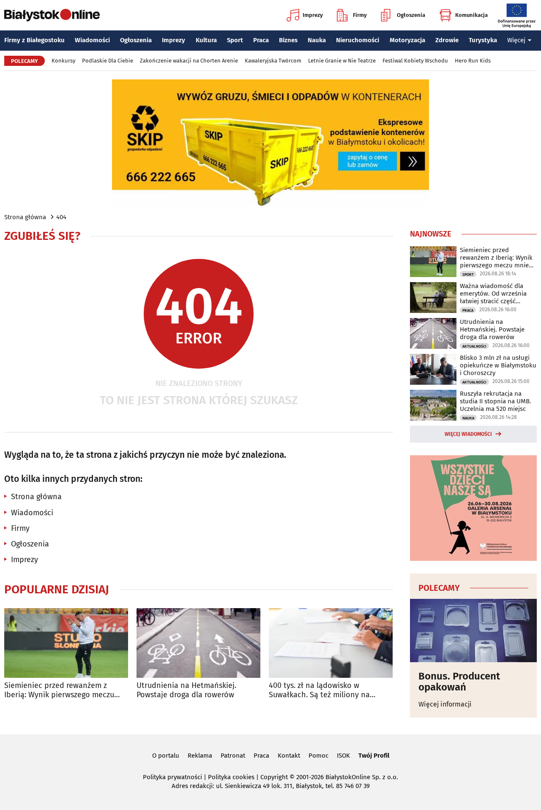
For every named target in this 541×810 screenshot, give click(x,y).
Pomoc (318, 755)
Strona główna (25, 217)
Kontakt (289, 755)
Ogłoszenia (411, 15)
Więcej (516, 40)
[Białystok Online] (52, 15)
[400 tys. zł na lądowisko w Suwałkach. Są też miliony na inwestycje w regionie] (331, 643)
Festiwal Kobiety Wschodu (415, 60)
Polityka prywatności (172, 777)
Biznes (288, 40)
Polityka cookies (231, 777)
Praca (261, 40)
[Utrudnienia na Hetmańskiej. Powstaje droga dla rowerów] (198, 643)
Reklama (200, 755)
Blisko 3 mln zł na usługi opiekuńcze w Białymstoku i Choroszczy (498, 365)
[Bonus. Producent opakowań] (473, 630)
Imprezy (313, 15)
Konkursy (63, 60)
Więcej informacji (445, 704)
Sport (235, 40)
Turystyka (483, 40)
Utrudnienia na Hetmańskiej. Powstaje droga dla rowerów (186, 690)
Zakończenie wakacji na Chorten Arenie (189, 60)
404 (61, 217)
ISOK (343, 755)
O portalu (165, 755)
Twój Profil (373, 755)
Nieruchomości (357, 40)
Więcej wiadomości (468, 434)
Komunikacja (471, 15)
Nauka (317, 40)
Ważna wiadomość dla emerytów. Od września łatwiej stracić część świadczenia (493, 293)
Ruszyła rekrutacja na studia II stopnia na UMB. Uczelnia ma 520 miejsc (495, 401)
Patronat (233, 755)
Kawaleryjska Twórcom (273, 60)
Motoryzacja (407, 40)
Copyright (274, 777)
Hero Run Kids (473, 60)
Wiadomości (92, 40)
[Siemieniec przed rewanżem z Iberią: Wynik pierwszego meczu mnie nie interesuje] (66, 643)
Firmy (360, 15)
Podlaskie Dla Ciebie (107, 60)
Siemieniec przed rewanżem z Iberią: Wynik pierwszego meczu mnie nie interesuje (59, 690)
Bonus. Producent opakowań (459, 682)
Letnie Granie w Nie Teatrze (342, 60)
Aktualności (474, 346)
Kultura (206, 40)
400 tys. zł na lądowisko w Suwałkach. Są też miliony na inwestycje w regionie (319, 690)
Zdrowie (447, 40)
